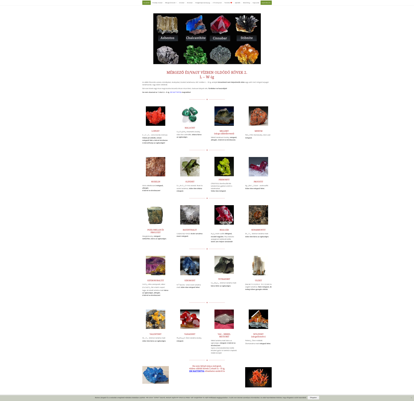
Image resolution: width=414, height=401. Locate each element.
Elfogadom (313, 397)
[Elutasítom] (411, 398)
